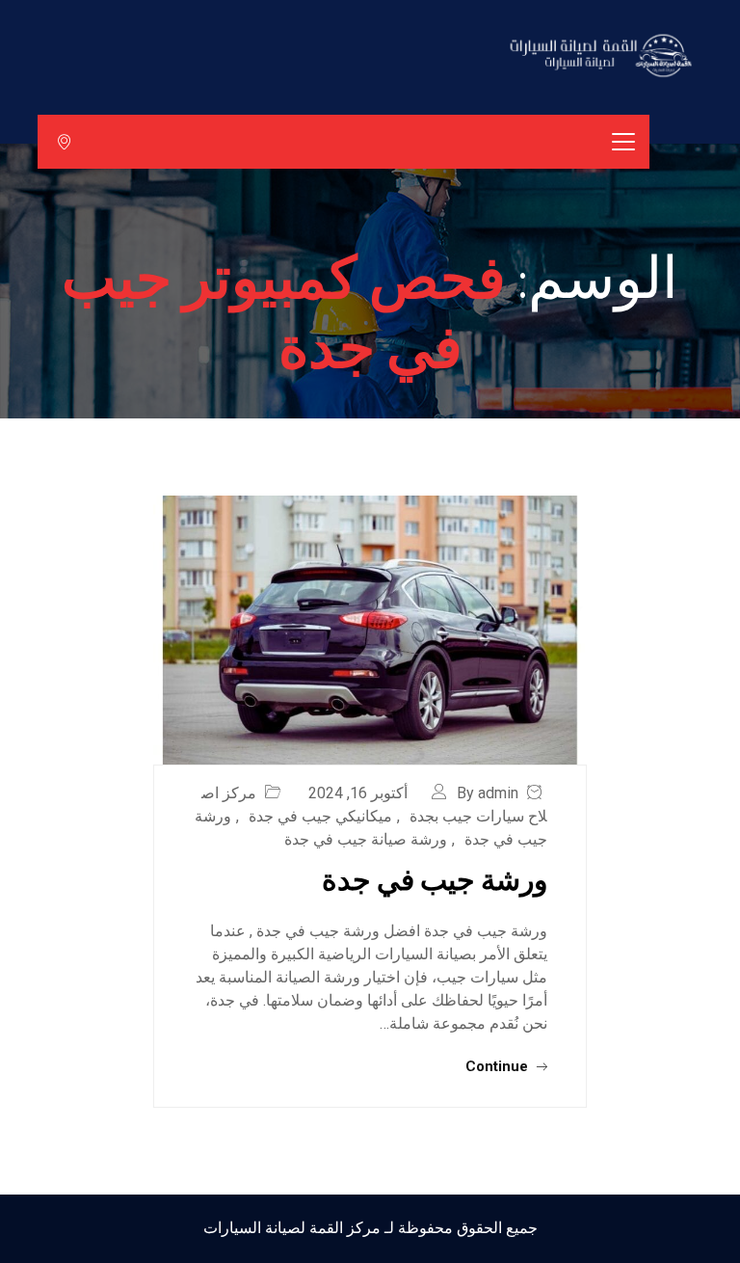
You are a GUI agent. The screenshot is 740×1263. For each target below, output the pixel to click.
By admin (487, 793)
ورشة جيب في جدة (434, 878)
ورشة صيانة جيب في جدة (365, 839)
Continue (498, 1066)
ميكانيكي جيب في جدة (320, 816)
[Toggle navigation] (623, 141)
